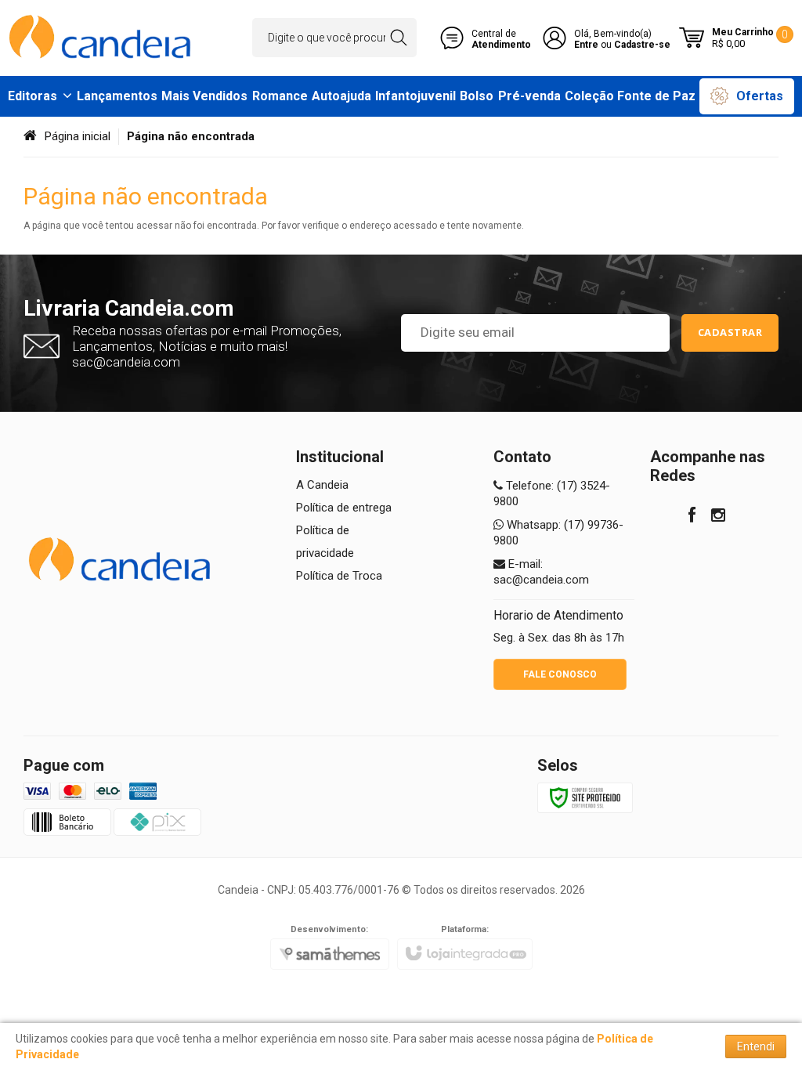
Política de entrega (344, 508)
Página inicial (77, 136)
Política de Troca (339, 576)
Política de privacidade (325, 541)
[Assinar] (730, 333)
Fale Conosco (560, 674)
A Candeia (322, 485)
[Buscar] (398, 37)
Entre (586, 44)
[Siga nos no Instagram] (718, 517)
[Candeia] (102, 38)
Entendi (756, 1046)
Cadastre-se (642, 44)
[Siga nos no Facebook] (691, 517)
